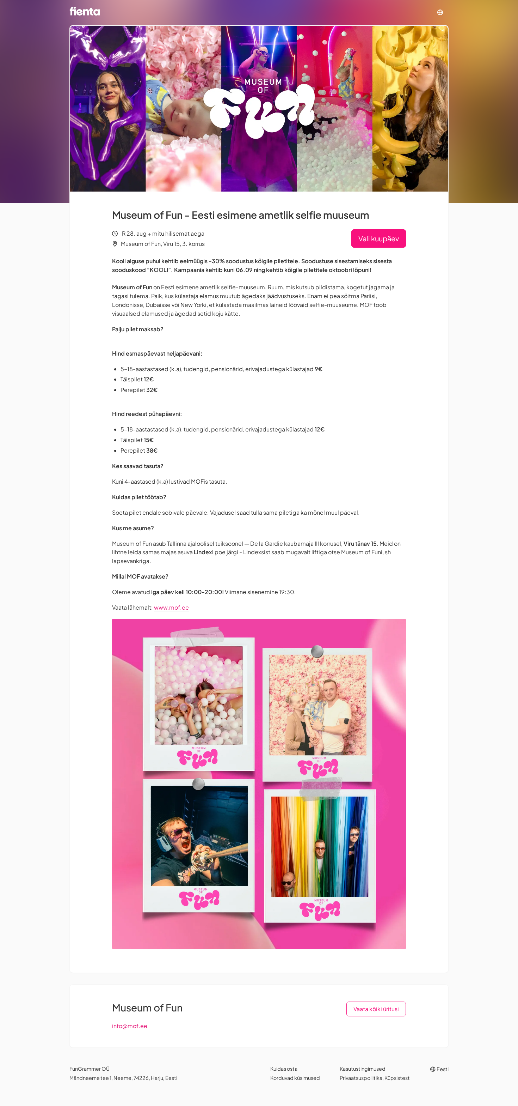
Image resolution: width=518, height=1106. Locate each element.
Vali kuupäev (378, 238)
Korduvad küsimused (295, 1078)
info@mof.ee (129, 1025)
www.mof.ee (171, 607)
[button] (440, 12)
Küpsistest (397, 1078)
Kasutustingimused (363, 1068)
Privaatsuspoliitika (361, 1078)
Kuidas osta (283, 1068)
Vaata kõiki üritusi (376, 1009)
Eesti (442, 1069)
